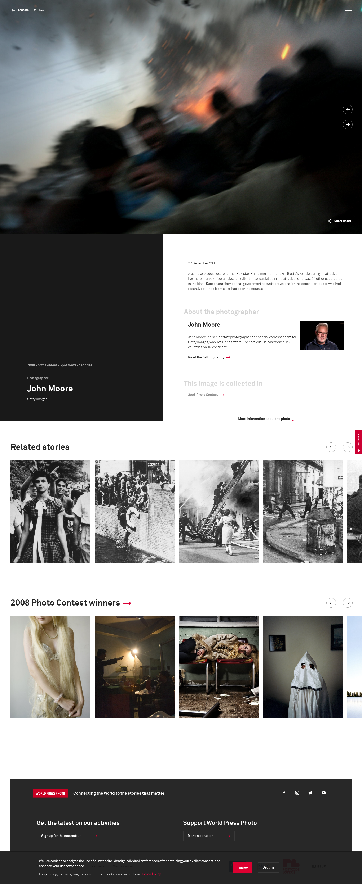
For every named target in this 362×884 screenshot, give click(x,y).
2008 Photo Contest (31, 10)
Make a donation (200, 836)
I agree (242, 867)
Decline (268, 867)
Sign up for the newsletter (61, 836)
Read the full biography (206, 357)
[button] (331, 447)
